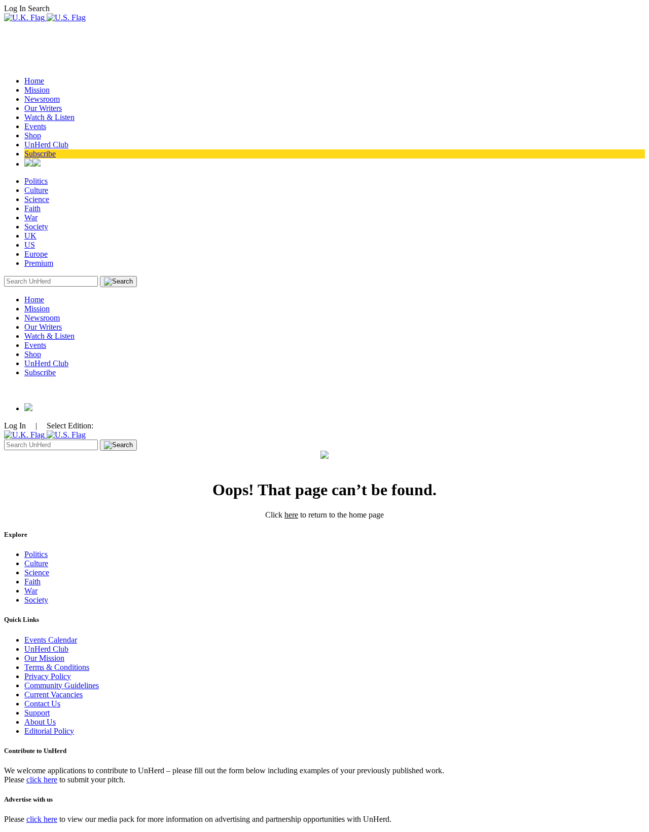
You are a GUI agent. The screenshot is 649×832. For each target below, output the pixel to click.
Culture (36, 190)
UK (30, 235)
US (29, 245)
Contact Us (42, 703)
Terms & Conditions (56, 667)
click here (41, 779)
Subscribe (40, 153)
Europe (36, 254)
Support (37, 712)
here (291, 514)
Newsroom (42, 99)
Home (34, 80)
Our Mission (44, 658)
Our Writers (43, 108)
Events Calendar (50, 640)
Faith (32, 208)
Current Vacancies (53, 694)
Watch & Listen (49, 117)
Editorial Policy (49, 731)
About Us (40, 722)
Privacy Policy (47, 676)
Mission (37, 90)
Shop (32, 135)
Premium (38, 263)
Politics (36, 181)
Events (35, 126)
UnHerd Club (46, 144)
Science (36, 199)
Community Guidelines (61, 685)
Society (36, 226)
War (31, 217)
